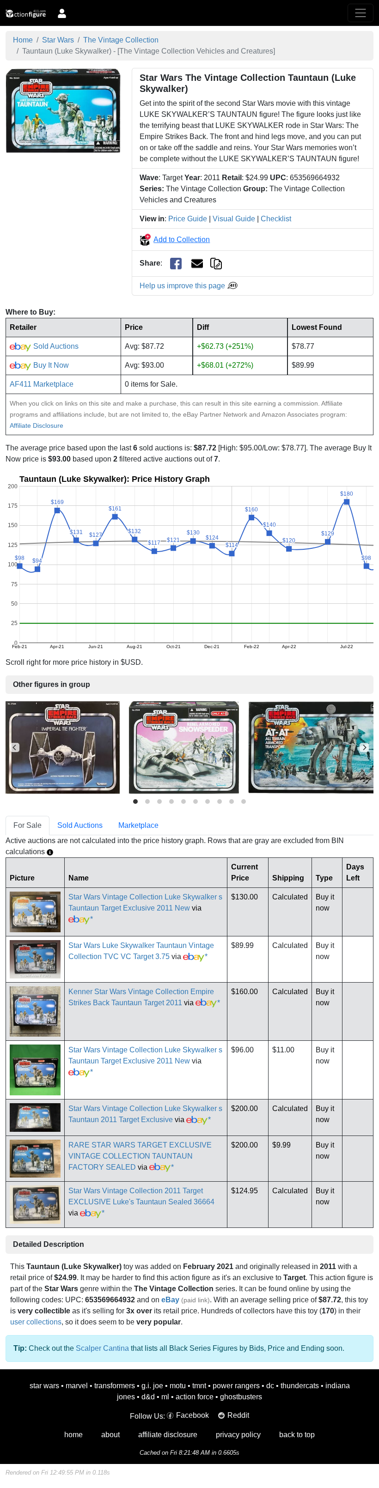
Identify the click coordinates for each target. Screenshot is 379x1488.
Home (23, 40)
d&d (148, 1397)
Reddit (238, 1415)
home (73, 1435)
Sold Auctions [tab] (80, 825)
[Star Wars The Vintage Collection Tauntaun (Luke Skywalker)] (63, 110)
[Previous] (14, 747)
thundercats (300, 1386)
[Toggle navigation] (360, 13)
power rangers (236, 1386)
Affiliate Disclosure (36, 425)
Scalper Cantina (102, 1348)
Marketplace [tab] (138, 825)
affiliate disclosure (167, 1435)
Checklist (276, 219)
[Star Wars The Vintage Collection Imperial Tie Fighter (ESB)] (63, 747)
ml (165, 1397)
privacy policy (238, 1435)
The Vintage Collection (121, 40)
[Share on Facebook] (176, 264)
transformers (114, 1386)
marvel (77, 1386)
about (110, 1435)
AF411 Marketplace (41, 384)
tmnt (199, 1386)
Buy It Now (50, 365)
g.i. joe (152, 1386)
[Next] (364, 747)
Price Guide (187, 219)
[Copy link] (216, 263)
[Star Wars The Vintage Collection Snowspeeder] (184, 747)
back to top (297, 1435)
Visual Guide (234, 219)
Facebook (192, 1415)
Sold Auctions (55, 346)
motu (178, 1386)
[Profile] (62, 13)
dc (270, 1386)
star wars (44, 1386)
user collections (35, 1322)
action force (195, 1397)
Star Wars (58, 40)
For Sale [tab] (27, 825)
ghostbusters (241, 1397)
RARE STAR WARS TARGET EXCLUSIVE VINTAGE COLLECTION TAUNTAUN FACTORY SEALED (140, 1156)
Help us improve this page (183, 286)
